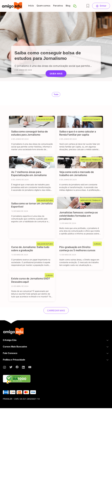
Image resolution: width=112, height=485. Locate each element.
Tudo (56, 94)
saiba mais (56, 73)
